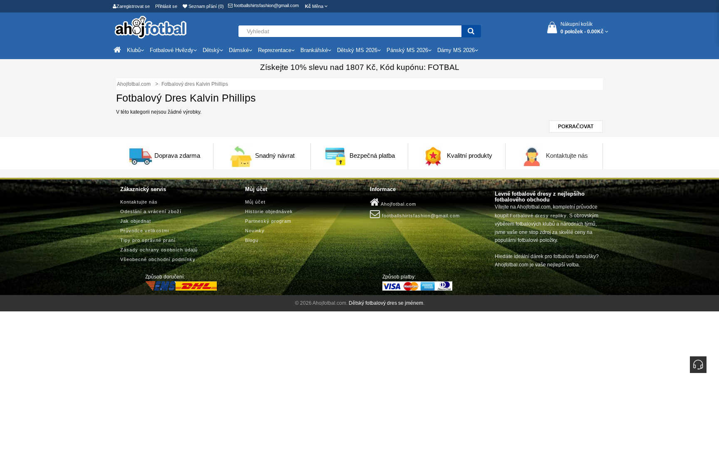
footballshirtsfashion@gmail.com (266, 5)
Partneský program (268, 221)
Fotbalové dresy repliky (538, 215)
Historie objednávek (269, 211)
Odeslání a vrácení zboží (150, 211)
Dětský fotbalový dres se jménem (386, 303)
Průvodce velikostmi (144, 230)
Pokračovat (576, 126)
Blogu (251, 240)
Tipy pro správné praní (148, 240)
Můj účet (255, 201)
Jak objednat (135, 221)
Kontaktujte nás (567, 155)
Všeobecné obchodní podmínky (158, 259)
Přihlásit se (166, 6)
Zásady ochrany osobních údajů (159, 249)
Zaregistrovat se (133, 6)
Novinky (255, 230)
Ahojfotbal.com (397, 203)
